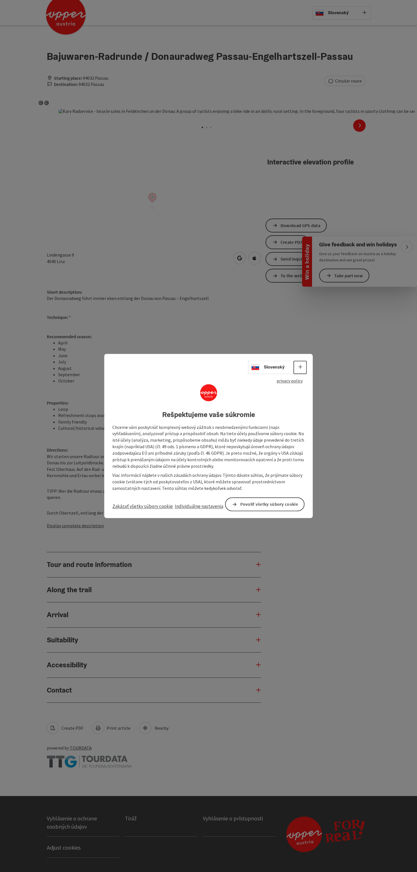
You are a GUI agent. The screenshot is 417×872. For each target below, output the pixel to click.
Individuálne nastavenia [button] (199, 506)
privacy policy (290, 381)
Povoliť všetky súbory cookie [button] (269, 504)
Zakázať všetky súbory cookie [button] (142, 506)
